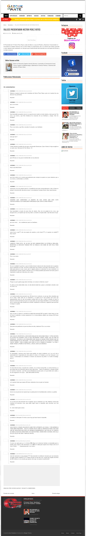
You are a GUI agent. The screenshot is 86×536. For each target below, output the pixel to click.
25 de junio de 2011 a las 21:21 (23, 220)
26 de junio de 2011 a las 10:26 (23, 263)
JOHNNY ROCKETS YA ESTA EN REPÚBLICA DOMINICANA (35, 520)
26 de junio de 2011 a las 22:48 (23, 294)
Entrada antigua (56, 493)
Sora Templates (12, 533)
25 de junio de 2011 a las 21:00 (23, 165)
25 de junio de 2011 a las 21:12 (23, 197)
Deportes (29, 16)
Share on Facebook (12, 54)
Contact (72, 533)
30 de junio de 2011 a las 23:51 (23, 389)
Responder (12, 97)
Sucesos (36, 16)
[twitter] (80, 19)
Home (62, 533)
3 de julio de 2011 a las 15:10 (23, 415)
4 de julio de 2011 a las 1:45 (22, 425)
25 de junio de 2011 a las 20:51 (23, 144)
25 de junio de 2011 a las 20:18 (23, 91)
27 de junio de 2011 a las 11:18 (23, 334)
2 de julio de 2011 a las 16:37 (23, 399)
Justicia (43, 16)
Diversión (22, 16)
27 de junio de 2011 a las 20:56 (23, 351)
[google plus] (83, 19)
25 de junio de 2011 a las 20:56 (23, 155)
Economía (58, 16)
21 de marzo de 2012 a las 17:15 (23, 453)
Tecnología (50, 16)
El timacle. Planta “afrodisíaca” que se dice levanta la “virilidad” (32, 503)
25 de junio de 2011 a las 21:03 (23, 186)
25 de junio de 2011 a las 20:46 (23, 124)
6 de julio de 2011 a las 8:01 (22, 441)
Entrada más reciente (9, 493)
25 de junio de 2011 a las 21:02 (23, 175)
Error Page (79, 533)
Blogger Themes (28, 533)
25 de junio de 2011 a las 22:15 (23, 241)
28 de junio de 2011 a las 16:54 (23, 365)
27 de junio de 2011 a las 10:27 (23, 311)
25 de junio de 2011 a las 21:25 (23, 230)
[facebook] (76, 19)
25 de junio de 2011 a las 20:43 (23, 112)
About (67, 533)
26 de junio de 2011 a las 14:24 (23, 279)
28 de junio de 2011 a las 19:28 (23, 380)
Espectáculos (13, 16)
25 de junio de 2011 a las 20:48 (23, 134)
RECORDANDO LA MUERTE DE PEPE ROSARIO (35, 511)
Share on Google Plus (40, 54)
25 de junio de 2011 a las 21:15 (23, 209)
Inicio (6, 16)
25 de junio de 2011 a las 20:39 (23, 102)
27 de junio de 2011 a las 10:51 (23, 324)
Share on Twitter (26, 54)
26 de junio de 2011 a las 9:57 (23, 254)
